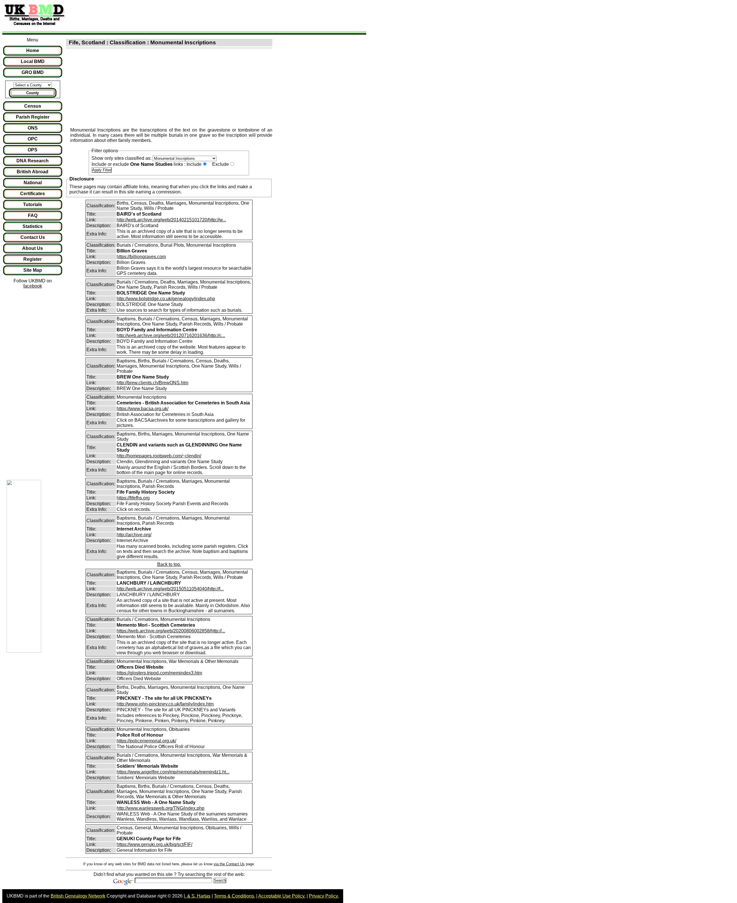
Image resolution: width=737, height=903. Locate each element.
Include (194, 164)
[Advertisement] (174, 15)
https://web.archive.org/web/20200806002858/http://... (171, 630)
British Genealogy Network (78, 896)
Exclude (220, 164)
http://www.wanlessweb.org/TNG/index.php (160, 808)
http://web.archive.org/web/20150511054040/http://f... (170, 588)
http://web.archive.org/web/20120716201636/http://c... (171, 335)
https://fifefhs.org (133, 497)
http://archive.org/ (134, 534)
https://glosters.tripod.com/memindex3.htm (159, 672)
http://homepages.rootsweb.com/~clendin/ (159, 455)
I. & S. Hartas (197, 896)
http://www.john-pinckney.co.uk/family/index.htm (165, 704)
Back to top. (169, 564)
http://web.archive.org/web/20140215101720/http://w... (171, 219)
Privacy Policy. (324, 896)
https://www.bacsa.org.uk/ (142, 408)
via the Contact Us (229, 864)
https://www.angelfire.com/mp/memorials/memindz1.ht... (173, 771)
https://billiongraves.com (141, 256)
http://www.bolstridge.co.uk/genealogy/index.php (166, 298)
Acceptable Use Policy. (281, 896)
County (32, 93)
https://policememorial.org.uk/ (146, 740)
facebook (32, 286)
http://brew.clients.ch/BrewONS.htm (152, 382)
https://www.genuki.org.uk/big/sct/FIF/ (154, 844)
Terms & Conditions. (234, 896)
